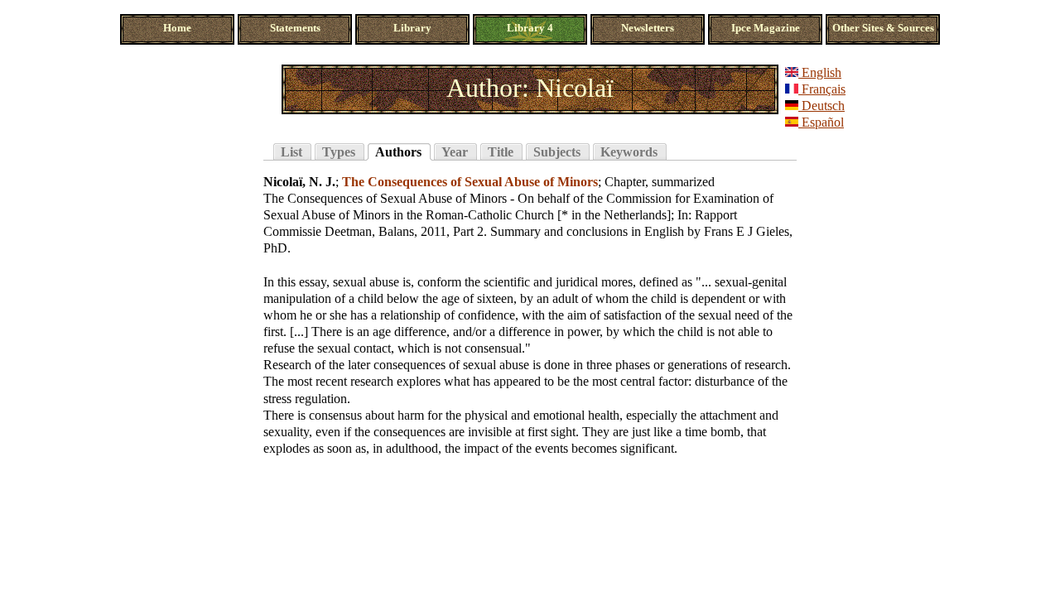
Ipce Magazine (765, 28)
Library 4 (530, 28)
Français (822, 89)
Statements (295, 28)
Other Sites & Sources (883, 28)
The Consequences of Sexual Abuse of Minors (470, 182)
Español (821, 122)
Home (177, 28)
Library (412, 28)
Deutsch (821, 106)
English (819, 72)
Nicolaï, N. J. (299, 182)
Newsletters (647, 28)
